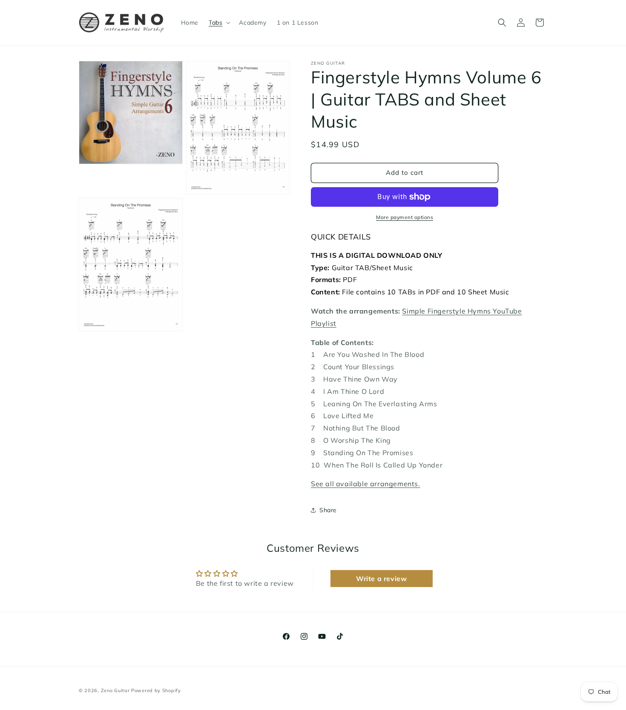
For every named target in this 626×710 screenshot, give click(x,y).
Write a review (381, 578)
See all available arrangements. (365, 483)
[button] (219, 22)
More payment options (404, 217)
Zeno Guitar (115, 690)
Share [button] (328, 510)
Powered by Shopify (156, 690)
